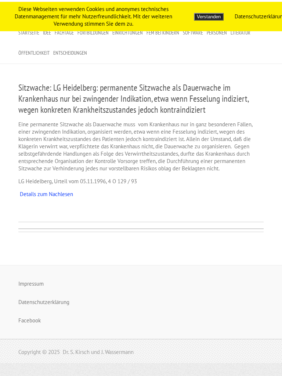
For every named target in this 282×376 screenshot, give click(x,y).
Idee (47, 32)
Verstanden (209, 16)
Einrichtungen (127, 32)
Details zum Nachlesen (45, 194)
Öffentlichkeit (34, 53)
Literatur (240, 32)
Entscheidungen (70, 53)
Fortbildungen (93, 32)
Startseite (28, 32)
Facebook (29, 320)
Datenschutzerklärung (43, 302)
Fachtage (64, 32)
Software (193, 32)
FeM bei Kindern (163, 32)
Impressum (31, 283)
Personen (217, 32)
